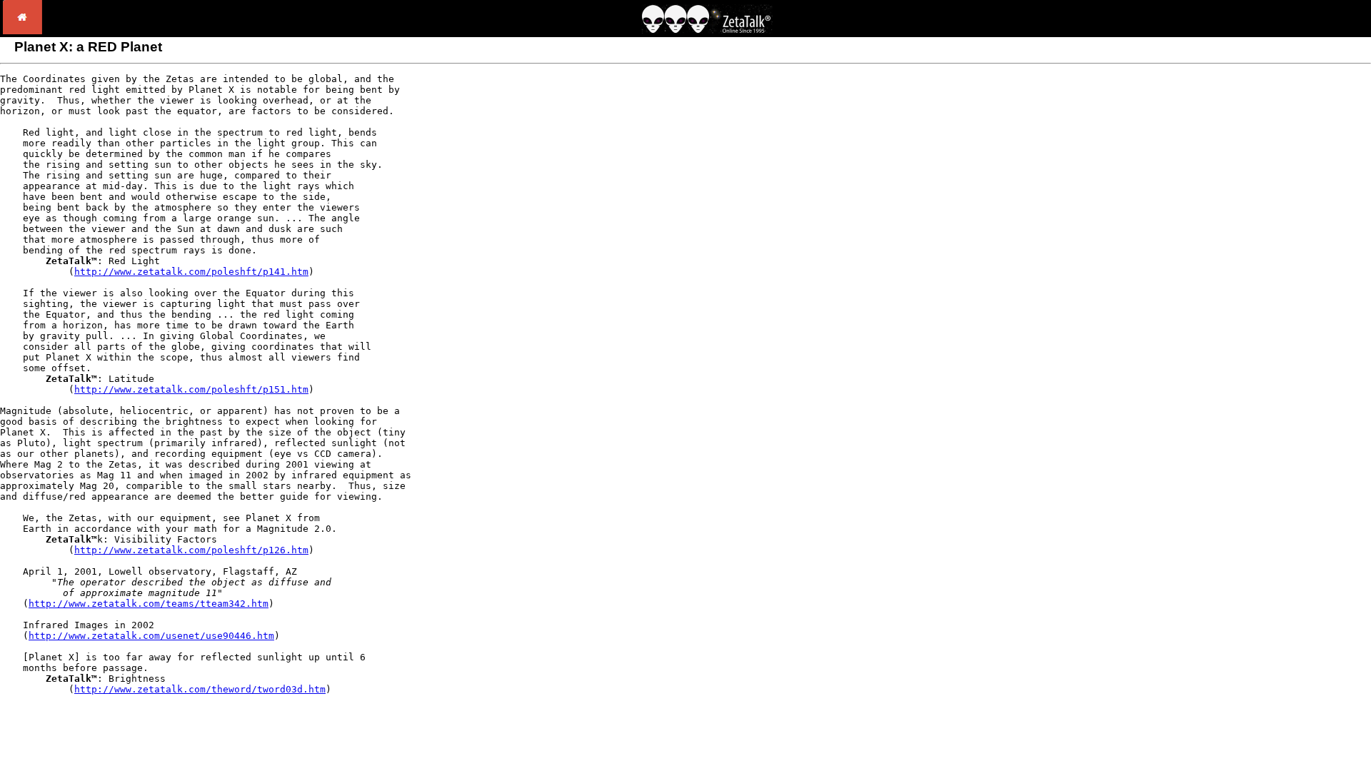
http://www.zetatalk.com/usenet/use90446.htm (151, 635)
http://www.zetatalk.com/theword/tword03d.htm (200, 689)
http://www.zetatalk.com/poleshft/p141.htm (191, 271)
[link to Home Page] (22, 30)
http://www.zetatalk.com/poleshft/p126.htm (191, 550)
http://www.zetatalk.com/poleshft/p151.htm (191, 389)
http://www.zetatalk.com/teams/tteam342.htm (148, 603)
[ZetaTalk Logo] (707, 30)
